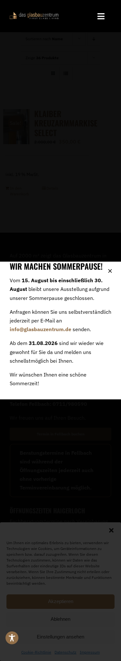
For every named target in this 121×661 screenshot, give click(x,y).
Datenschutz (65, 652)
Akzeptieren (60, 601)
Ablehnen (60, 619)
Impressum (90, 652)
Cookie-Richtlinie (36, 652)
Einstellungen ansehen (60, 636)
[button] (111, 530)
